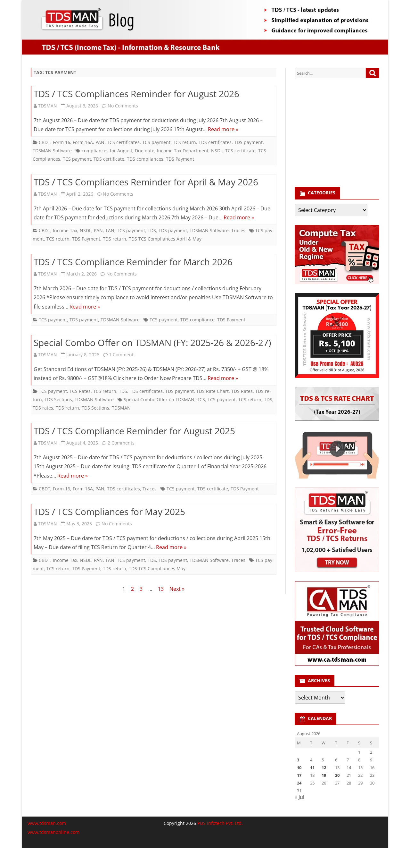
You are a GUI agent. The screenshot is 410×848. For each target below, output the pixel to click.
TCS (201, 399)
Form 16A (83, 142)
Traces (238, 230)
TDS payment (248, 142)
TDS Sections (58, 399)
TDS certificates (215, 142)
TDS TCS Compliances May (157, 568)
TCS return (184, 142)
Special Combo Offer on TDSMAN (159, 399)
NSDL (217, 151)
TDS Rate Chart (212, 391)
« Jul (299, 797)
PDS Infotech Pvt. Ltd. (220, 823)
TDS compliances (145, 159)
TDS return (114, 239)
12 (324, 767)
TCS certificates (123, 142)
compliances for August (107, 151)
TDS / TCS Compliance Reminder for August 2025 (134, 431)
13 (161, 588)
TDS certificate (109, 159)
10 (299, 767)
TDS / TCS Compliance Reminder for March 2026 (133, 262)
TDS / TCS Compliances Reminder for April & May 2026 (146, 182)
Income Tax (65, 230)
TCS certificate (240, 151)
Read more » (223, 129)
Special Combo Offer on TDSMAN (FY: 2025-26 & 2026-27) (152, 342)
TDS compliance (197, 320)
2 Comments (121, 443)
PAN (99, 142)
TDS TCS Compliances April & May (165, 239)
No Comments (123, 106)
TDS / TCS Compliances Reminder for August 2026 (136, 94)
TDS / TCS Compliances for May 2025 (109, 511)
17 (299, 775)
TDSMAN (47, 106)
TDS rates (43, 408)
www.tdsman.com (47, 823)
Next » (176, 588)
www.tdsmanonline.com (53, 832)
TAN (109, 230)
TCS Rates (80, 391)
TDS (152, 230)
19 (324, 775)
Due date (144, 151)
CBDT (44, 142)
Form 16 (61, 142)
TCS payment (156, 142)
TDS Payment (180, 159)
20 (337, 775)
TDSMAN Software (52, 151)
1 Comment (121, 355)
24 (299, 783)
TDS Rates (242, 391)
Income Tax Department (183, 151)
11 (312, 767)
